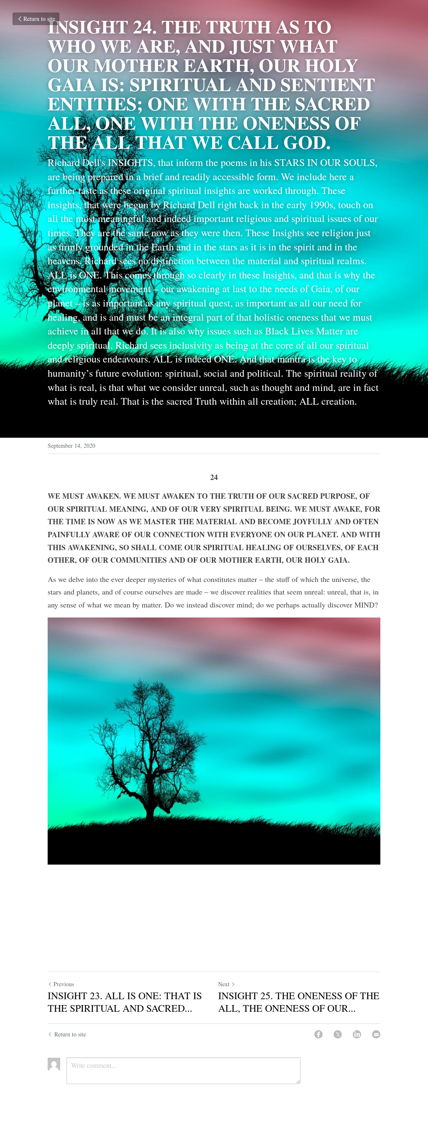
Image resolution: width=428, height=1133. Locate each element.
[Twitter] (338, 1034)
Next (223, 984)
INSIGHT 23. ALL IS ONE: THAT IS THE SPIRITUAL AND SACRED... (125, 1001)
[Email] (376, 1034)
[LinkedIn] (357, 1034)
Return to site (39, 19)
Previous (64, 984)
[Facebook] (318, 1034)
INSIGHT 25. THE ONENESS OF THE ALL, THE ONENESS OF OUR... (299, 1001)
